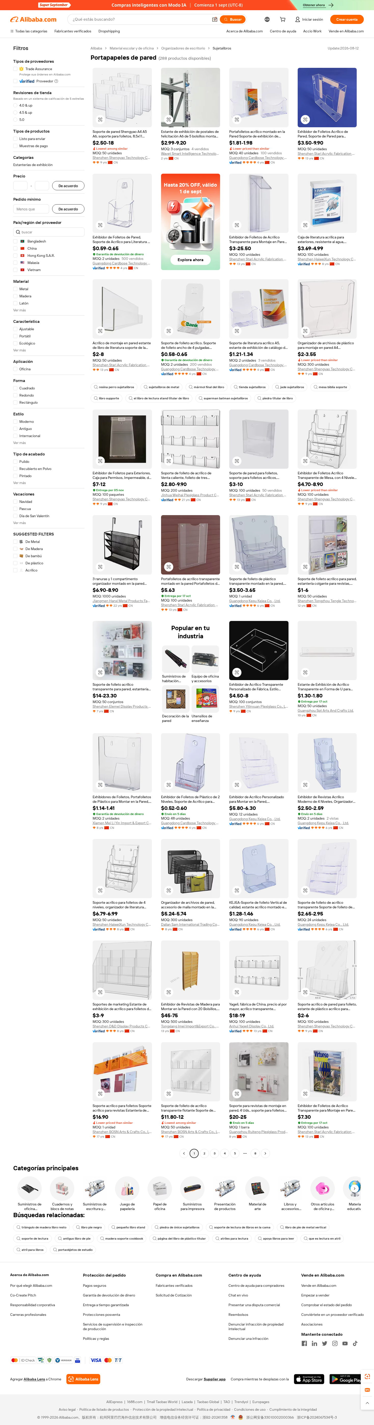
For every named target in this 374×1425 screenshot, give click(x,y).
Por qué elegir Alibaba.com (31, 1285)
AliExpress (114, 1402)
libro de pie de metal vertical (305, 1227)
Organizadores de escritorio (183, 48)
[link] (367, 1376)
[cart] (283, 20)
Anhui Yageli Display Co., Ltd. (251, 1026)
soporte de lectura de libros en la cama (242, 1227)
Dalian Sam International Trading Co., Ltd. (190, 924)
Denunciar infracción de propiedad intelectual (255, 1326)
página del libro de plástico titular (182, 1238)
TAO (226, 1402)
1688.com (134, 1402)
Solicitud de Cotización (174, 1295)
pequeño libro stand (131, 1227)
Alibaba (96, 48)
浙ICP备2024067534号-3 (317, 1417)
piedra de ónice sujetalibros (179, 1227)
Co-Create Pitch (23, 1295)
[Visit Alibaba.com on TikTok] (355, 1343)
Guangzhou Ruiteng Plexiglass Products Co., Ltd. (259, 1132)
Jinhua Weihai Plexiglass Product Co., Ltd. (190, 495)
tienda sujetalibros (252, 387)
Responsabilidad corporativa (32, 1305)
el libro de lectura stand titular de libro (161, 398)
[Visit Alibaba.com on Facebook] (304, 1343)
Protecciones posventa (101, 1315)
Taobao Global (208, 1402)
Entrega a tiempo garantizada (106, 1305)
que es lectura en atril (324, 1238)
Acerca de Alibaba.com (29, 1275)
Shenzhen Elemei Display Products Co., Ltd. (122, 706)
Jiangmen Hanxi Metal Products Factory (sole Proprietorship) (122, 601)
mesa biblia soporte (333, 387)
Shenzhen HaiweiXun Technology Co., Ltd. (327, 259)
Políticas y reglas (96, 1339)
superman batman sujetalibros (226, 398)
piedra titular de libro (278, 398)
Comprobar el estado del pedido (326, 1305)
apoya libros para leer (278, 1238)
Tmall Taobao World (162, 1402)
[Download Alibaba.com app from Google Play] (346, 1379)
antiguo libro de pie (77, 1238)
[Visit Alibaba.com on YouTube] (345, 1343)
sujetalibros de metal (164, 387)
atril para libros (33, 1250)
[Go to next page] (265, 1153)
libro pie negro (91, 1227)
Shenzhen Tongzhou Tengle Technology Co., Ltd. (327, 601)
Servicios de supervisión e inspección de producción (112, 1326)
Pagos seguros (94, 1285)
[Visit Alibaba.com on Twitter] (325, 1343)
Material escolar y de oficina (132, 48)
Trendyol (241, 1402)
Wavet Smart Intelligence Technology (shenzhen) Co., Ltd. (190, 153)
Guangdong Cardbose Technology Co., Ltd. (259, 158)
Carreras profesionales (28, 1315)
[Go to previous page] (184, 1153)
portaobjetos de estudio (75, 1250)
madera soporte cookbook (124, 1238)
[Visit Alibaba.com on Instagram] (335, 1343)
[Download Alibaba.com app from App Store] (309, 1379)
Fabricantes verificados (174, 1285)
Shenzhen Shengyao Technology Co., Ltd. (122, 158)
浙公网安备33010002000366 (270, 1417)
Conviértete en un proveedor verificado (332, 1315)
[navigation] (48, 601)
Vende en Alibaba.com (318, 1285)
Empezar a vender (315, 1295)
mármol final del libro (209, 387)
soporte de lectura (35, 1238)
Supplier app (215, 1379)
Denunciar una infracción (248, 1339)
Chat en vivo (238, 1295)
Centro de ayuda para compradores (256, 1285)
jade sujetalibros (292, 387)
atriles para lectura (234, 1238)
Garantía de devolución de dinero (109, 1295)
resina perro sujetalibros (116, 387)
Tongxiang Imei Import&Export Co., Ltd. (190, 1026)
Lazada (187, 1402)
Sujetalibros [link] (222, 48)
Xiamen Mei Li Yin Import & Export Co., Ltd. (122, 823)
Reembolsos (238, 1315)
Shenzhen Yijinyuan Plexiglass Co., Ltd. (259, 706)
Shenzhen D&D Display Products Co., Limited (122, 1026)
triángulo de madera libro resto (44, 1227)
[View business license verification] (233, 1417)
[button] (215, 19)
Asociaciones (312, 1324)
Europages (260, 1402)
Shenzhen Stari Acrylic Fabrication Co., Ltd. (327, 153)
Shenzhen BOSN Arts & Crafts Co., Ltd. (122, 1132)
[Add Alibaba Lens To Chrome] (83, 1379)
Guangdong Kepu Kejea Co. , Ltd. (254, 601)
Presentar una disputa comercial (254, 1305)
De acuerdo (68, 186)
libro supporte (109, 398)
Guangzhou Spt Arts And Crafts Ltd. (326, 710)
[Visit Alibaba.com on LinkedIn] (314, 1343)
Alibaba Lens (34, 1379)
